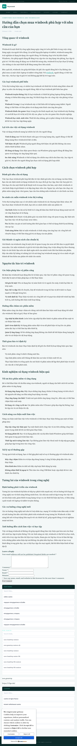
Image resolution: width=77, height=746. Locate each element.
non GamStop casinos (11, 640)
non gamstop (7, 678)
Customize (11, 734)
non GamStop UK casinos (12, 662)
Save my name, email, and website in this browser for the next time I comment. (34, 578)
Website (5, 575)
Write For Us (63, 1)
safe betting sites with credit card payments (18, 710)
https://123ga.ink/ (8, 683)
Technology (36, 12)
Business (24, 12)
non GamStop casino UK (12, 656)
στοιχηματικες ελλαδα (11, 608)
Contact (72, 1)
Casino (55, 12)
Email (5, 573)
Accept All (18, 738)
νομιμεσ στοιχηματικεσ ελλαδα (14, 602)
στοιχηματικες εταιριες (12, 613)
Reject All (27, 734)
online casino (8, 597)
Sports (46, 12)
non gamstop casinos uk (12, 645)
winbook (49, 72)
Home (8, 12)
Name (5, 570)
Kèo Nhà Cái (8, 715)
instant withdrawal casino (12, 704)
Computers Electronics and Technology (21, 18)
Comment (6, 567)
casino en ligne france (11, 699)
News (15, 12)
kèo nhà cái (7, 721)
